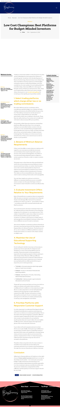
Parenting (3, 119)
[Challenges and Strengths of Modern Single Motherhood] (6, 114)
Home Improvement (5, 102)
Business (14, 17)
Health (2, 152)
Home (9, 17)
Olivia (23, 32)
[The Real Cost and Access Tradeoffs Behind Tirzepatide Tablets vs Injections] (6, 146)
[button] (56, 7)
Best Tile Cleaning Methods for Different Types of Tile (6, 89)
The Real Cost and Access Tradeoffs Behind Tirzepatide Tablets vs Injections (6, 155)
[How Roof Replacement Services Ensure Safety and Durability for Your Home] (6, 96)
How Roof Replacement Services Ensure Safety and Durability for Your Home (6, 106)
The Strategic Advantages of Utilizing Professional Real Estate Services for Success (6, 138)
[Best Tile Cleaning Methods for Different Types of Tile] (6, 81)
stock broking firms (37, 375)
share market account (25, 375)
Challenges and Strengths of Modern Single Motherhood (6, 122)
